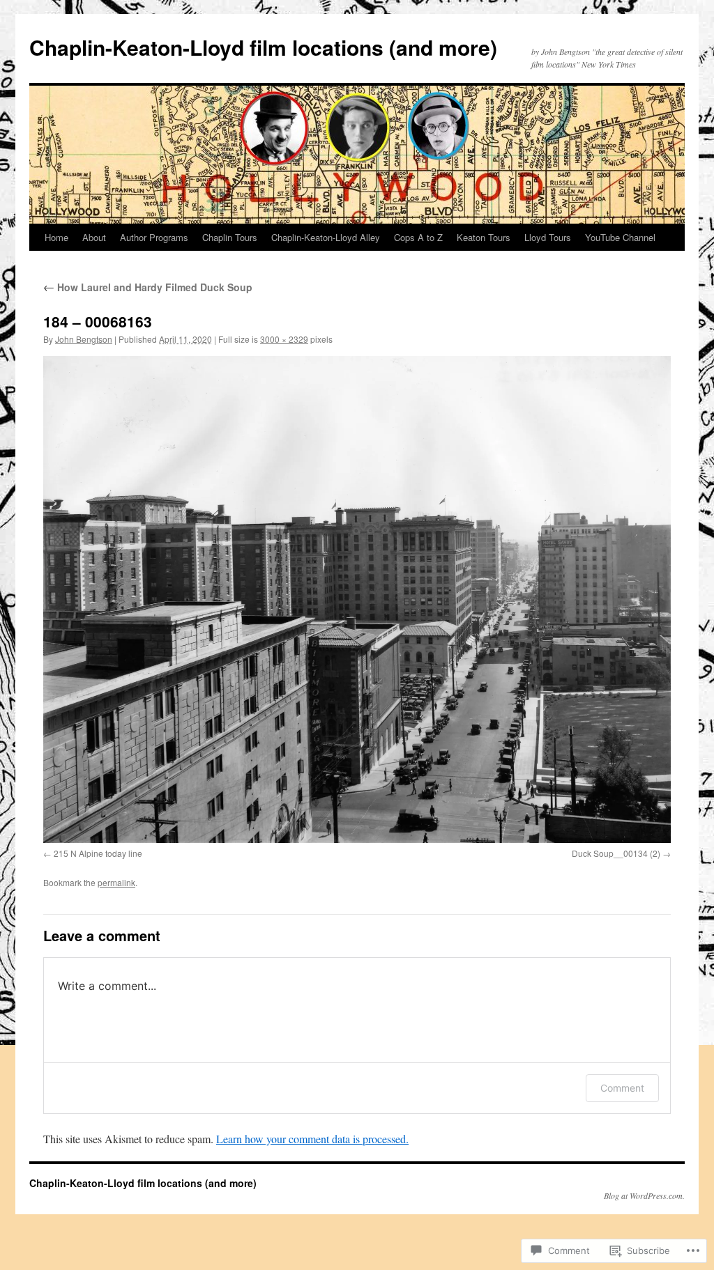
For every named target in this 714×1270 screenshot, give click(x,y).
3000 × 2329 (284, 339)
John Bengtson (83, 339)
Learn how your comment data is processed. (312, 1138)
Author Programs (154, 237)
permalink (116, 882)
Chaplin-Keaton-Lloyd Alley (325, 237)
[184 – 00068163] (357, 599)
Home (56, 237)
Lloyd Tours (547, 237)
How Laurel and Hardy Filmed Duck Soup (147, 287)
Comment (622, 1088)
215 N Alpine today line (98, 853)
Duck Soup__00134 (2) (616, 853)
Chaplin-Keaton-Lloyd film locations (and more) (263, 47)
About (94, 237)
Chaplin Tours (229, 237)
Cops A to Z (418, 237)
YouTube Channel (620, 237)
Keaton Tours (483, 237)
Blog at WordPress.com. (644, 1195)
